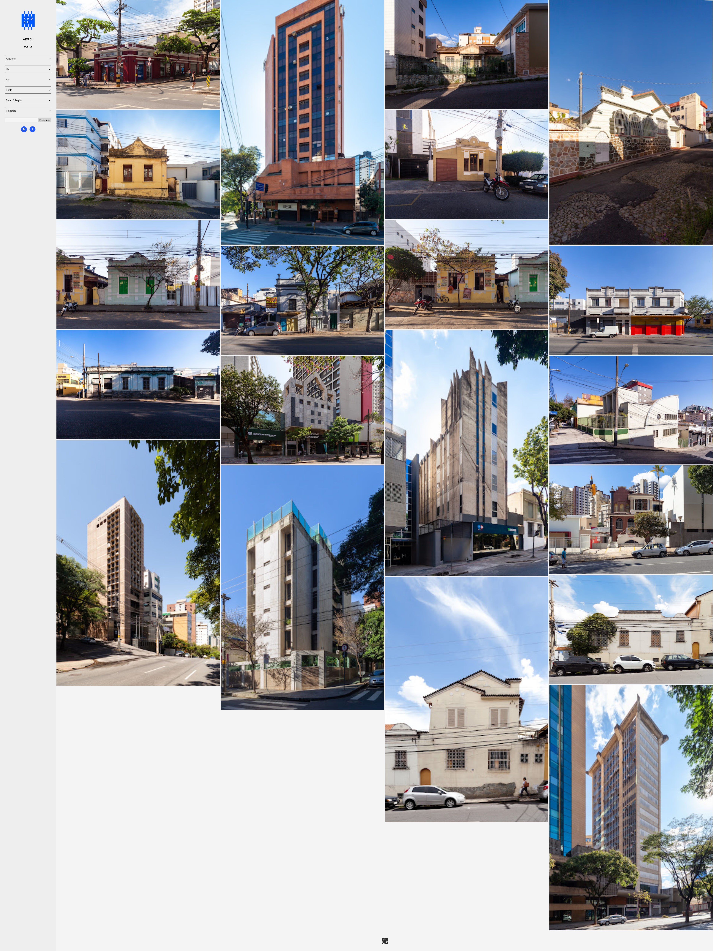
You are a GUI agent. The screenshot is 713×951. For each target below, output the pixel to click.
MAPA (28, 47)
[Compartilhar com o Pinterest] (139, 102)
